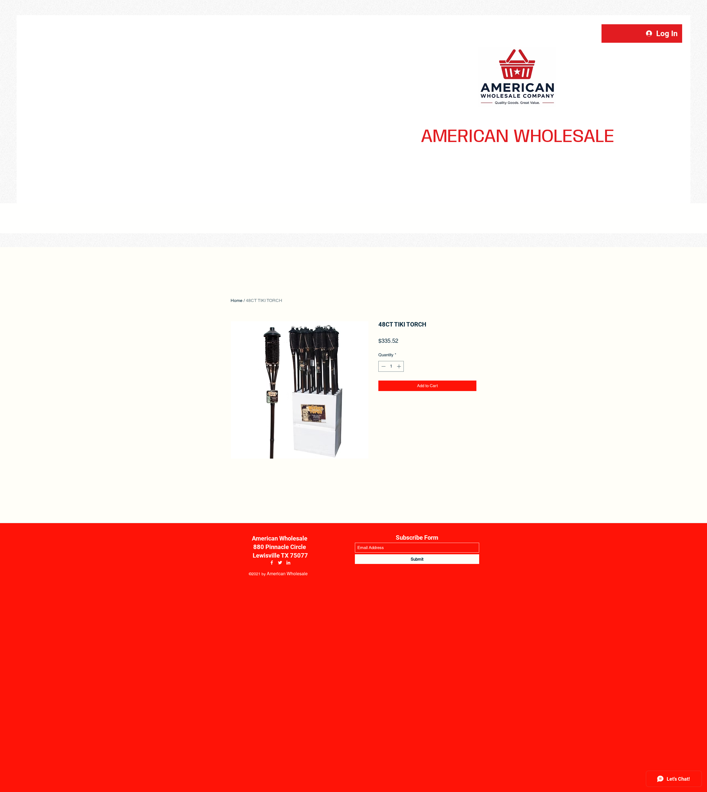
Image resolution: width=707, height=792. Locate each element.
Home (236, 300)
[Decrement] (383, 366)
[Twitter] (280, 562)
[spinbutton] (391, 366)
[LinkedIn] (288, 562)
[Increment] (399, 366)
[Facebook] (272, 562)
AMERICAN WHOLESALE (517, 136)
